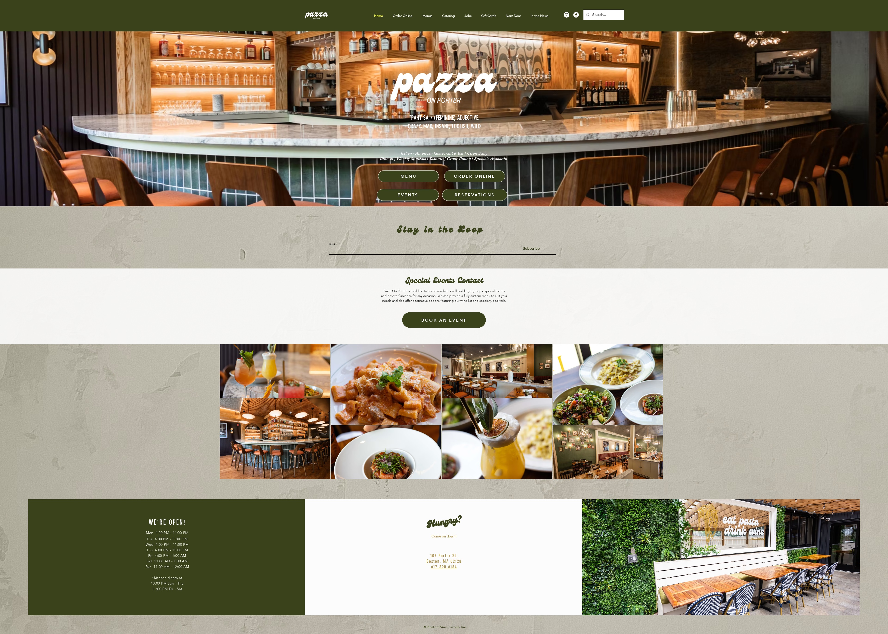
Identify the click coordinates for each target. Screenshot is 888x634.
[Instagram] (566, 15)
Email (332, 244)
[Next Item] (654, 411)
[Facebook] (576, 15)
